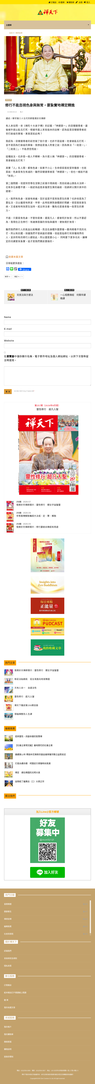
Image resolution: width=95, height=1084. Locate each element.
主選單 (9, 25)
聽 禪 (6, 1000)
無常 (8, 276)
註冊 (80, 2)
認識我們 (7, 951)
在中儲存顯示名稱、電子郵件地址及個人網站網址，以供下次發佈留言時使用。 (46, 358)
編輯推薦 (7, 926)
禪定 (18, 276)
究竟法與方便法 (25, 295)
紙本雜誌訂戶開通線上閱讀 (15, 993)
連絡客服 (7, 1042)
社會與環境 (8, 934)
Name (7, 317)
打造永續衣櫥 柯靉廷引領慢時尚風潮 (33, 763)
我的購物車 (8, 1034)
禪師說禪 (8, 100)
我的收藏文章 (9, 1008)
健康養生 (7, 912)
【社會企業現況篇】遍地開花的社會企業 (34, 745)
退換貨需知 (8, 1057)
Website (9, 340)
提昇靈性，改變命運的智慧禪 (28, 736)
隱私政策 (7, 966)
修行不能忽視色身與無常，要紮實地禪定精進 (40, 105)
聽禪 (62, 2)
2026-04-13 (13, 112)
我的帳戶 (7, 1027)
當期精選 (7, 904)
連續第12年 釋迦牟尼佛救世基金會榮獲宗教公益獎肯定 (40, 754)
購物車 (71, 2)
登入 (88, 2)
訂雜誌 (53, 2)
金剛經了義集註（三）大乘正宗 (29, 781)
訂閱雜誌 (7, 985)
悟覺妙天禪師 (39, 118)
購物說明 (7, 1049)
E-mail (8, 328)
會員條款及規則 (10, 958)
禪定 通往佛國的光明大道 (27, 772)
